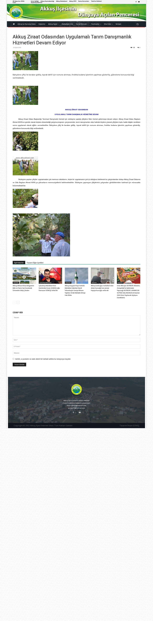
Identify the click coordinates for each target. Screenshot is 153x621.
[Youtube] (138, 1)
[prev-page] (14, 302)
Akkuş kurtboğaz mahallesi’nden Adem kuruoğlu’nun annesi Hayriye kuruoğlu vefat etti (102, 288)
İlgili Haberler (19, 263)
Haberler (16, 282)
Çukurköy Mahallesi (45, 282)
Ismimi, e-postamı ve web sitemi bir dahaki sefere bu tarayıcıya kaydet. (43, 359)
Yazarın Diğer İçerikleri (35, 263)
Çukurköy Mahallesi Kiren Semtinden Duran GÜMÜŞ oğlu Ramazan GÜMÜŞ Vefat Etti (49, 288)
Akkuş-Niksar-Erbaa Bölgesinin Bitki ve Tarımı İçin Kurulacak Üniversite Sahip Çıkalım (23, 288)
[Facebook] (136, 1)
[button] (137, 24)
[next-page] (17, 302)
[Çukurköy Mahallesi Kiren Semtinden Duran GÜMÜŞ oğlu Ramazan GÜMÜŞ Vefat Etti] (50, 276)
